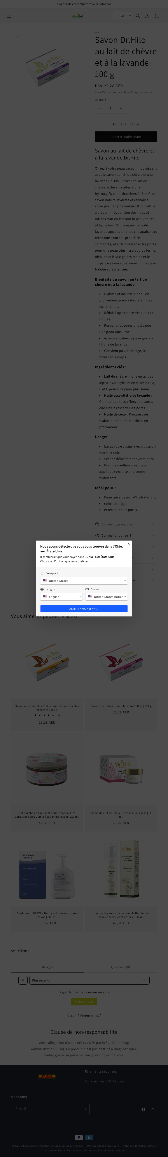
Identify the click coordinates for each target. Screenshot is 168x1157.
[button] (84, 581)
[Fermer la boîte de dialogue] (128, 543)
